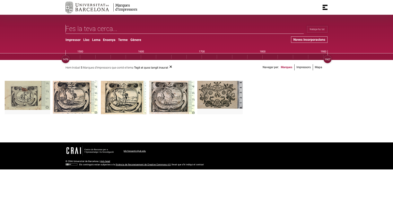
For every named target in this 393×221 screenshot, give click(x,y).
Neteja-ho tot (317, 29)
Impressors (303, 67)
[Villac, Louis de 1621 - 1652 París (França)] (172, 97)
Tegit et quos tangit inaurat (151, 67)
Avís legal (105, 161)
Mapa (318, 67)
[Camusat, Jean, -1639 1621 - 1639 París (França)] (75, 97)
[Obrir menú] (325, 7)
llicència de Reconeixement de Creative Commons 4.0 (143, 164)
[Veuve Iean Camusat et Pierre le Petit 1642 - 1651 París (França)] (27, 95)
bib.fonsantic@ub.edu (135, 151)
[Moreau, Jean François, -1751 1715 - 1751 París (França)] (220, 94)
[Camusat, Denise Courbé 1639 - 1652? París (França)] (123, 97)
